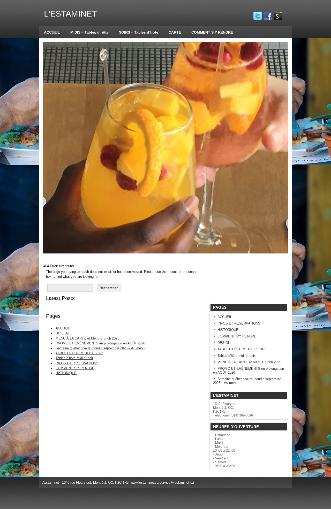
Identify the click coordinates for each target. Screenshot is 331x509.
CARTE (175, 32)
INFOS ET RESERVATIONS (77, 363)
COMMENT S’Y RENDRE (212, 32)
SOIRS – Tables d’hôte (138, 32)
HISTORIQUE (66, 373)
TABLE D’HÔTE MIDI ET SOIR (79, 353)
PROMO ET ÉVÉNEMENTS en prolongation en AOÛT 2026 (100, 343)
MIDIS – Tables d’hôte (89, 32)
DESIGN (62, 333)
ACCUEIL (52, 32)
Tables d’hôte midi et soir (74, 358)
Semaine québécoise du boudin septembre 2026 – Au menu (100, 348)
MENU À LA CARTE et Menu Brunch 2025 (87, 338)
